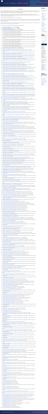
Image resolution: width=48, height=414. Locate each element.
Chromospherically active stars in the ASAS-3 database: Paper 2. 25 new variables (13, 90)
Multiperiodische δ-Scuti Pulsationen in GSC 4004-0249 (9, 171)
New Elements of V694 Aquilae (6, 266)
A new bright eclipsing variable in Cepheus (8, 311)
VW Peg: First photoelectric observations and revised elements (10, 218)
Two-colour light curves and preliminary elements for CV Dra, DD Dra (11, 338)
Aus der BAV (25, 3)
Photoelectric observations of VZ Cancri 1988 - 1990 (9, 321)
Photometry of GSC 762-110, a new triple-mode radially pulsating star (11, 123)
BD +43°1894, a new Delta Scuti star (7, 356)
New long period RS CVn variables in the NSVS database (10, 125)
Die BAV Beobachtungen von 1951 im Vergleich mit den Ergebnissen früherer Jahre (13, 399)
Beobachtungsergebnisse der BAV (6, 177)
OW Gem (3, 288)
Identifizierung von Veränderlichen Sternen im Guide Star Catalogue (11, 255)
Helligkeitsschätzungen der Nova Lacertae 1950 (8, 400)
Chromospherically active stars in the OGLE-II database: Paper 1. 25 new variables (13, 98)
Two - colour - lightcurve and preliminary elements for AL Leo (10, 329)
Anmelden (44, 44)
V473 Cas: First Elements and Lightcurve (7, 238)
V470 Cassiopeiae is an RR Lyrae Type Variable (8, 281)
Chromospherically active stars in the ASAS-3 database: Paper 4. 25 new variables (13, 71)
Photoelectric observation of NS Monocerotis (8, 296)
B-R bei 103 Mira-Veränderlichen (6, 372)
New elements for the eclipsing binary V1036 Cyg (9, 202)
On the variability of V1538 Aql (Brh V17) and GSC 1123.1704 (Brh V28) (11, 203)
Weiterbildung (19, 3)
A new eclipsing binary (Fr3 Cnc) (6, 310)
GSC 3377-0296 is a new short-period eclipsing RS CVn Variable (11, 130)
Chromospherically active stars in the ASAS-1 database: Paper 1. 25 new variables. (13, 109)
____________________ (43, 27)
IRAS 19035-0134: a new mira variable (7, 225)
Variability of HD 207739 (5, 359)
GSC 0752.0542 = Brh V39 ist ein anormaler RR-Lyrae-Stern (10, 185)
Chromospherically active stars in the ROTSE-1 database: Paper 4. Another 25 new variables (14, 99)
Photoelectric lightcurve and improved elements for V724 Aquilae (11, 322)
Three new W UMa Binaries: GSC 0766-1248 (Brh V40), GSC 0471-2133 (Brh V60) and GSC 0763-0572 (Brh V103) (17, 179)
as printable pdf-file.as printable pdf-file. (18, 25)
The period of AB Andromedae (6, 386)
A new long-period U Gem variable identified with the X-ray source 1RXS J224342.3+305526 (14, 134)
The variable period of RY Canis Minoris (7, 221)
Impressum (42, 29)
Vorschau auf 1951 (4, 405)
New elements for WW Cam (6, 381)
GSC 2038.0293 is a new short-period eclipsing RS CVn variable (11, 143)
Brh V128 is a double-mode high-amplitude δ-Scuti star (9, 164)
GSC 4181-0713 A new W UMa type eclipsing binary (9, 97)
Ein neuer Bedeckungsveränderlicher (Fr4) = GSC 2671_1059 (10, 253)
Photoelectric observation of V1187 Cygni (8, 299)
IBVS (34, 11)
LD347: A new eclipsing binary (6, 210)
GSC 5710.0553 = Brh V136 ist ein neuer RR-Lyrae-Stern (9, 174)
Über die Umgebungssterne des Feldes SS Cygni (8, 367)
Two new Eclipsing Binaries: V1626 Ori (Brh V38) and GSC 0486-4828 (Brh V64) (13, 197)
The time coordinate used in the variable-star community (10, 222)
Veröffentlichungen (12, 3)
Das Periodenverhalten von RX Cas (7, 239)
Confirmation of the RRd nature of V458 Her (8, 111)
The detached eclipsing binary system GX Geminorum (9, 166)
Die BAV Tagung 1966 (5, 383)
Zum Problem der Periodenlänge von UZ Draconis (9, 390)
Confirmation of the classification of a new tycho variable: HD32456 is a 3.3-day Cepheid (14, 284)
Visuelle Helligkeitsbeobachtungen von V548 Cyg (9, 397)
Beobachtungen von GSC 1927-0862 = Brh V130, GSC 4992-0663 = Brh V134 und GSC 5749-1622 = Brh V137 (17, 160)
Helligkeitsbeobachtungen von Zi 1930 (7, 401)
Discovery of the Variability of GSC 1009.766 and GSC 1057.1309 (11, 232)
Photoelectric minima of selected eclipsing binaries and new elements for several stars (14, 213)
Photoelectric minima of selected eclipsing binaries (9, 175)
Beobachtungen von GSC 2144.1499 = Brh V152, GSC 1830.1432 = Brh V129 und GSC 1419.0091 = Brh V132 (16, 158)
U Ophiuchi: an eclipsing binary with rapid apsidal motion (10, 351)
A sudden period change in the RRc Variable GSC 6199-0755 (10, 131)
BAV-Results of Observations (6, 49)
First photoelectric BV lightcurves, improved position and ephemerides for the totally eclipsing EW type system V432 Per (18, 315)
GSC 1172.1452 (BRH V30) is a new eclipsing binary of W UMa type (11, 204)
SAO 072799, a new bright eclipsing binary (8, 362)
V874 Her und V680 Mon (5, 231)
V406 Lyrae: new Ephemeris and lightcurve (8, 300)
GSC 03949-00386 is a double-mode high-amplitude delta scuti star (11, 70)
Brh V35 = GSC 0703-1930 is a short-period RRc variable (10, 191)
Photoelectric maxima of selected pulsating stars (9, 172)
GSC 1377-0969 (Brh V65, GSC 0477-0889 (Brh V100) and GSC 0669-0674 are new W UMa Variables (16, 189)
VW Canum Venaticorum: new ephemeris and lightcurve (9, 298)
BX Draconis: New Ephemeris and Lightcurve (8, 287)
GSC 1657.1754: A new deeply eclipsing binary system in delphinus (11, 268)
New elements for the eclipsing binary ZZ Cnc (8, 283)
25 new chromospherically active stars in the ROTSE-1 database (11, 116)
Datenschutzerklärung (44, 31)
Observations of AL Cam (5, 387)
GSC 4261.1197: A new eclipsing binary (7, 270)
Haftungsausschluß (43, 30)
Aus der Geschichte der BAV (6, 406)
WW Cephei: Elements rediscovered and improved (9, 301)
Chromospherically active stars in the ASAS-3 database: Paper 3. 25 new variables (13, 77)
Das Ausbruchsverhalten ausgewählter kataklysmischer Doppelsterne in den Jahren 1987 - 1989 (15, 327)
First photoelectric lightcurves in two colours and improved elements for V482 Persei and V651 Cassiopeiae (16, 325)
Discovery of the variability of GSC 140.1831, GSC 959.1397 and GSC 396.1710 (12, 223)
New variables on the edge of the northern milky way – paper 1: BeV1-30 (12, 217)
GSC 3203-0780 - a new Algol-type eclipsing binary (9, 74)
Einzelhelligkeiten (44, 15)
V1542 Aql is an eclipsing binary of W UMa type (8, 205)
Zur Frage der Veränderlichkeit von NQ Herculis (8, 286)
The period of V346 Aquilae (6, 382)
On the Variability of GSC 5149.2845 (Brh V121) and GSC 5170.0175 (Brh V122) (12, 181)
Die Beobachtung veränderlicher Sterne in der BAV (9, 309)
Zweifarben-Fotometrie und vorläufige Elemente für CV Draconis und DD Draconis (13, 336)
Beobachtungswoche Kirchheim (34, 5)
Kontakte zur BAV (43, 28)
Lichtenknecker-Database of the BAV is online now (9, 138)
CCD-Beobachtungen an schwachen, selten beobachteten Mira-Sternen (11, 188)
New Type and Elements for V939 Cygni (7, 273)
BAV (4, 3)
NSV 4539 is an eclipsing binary (6, 267)
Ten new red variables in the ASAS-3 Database (8, 73)
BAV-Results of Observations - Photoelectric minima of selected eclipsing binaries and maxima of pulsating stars (17, 52)
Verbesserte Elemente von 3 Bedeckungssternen (8, 282)
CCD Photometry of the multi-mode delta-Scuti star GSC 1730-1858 (11, 136)
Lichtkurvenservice (43, 24)
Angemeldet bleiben (43, 42)
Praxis (7, 3)
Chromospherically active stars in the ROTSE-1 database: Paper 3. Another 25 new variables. (14, 112)
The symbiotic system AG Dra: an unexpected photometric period (11, 242)
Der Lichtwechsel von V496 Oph (6, 254)
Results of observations (5, 127)
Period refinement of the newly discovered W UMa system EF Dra (11, 312)
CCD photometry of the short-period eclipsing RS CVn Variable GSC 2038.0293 (13, 126)
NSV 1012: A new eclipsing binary (6, 192)
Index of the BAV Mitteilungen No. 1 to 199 (8, 108)
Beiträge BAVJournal (44, 18)
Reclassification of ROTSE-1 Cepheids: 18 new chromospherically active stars (12, 117)
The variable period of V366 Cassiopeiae (7, 237)
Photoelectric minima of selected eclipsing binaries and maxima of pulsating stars (13, 128)
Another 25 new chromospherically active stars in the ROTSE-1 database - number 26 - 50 (14, 114)
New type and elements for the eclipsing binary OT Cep (9, 201)
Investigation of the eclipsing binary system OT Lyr (9, 48)
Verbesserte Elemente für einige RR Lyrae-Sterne (8, 297)
